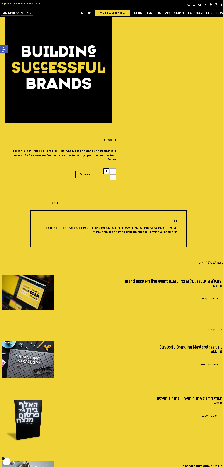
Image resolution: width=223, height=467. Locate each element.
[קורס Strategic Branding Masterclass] (28, 359)
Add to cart (212, 364)
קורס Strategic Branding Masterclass (191, 347)
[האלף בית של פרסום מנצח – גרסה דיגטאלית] (28, 419)
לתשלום (213, 299)
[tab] (29, 203)
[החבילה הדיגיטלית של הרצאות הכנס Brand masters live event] (28, 293)
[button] (4, 49)
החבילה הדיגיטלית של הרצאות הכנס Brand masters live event (174, 281)
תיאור (55, 203)
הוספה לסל (85, 174)
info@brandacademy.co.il (12, 3)
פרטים (204, 299)
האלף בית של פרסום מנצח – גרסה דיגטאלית (190, 398)
